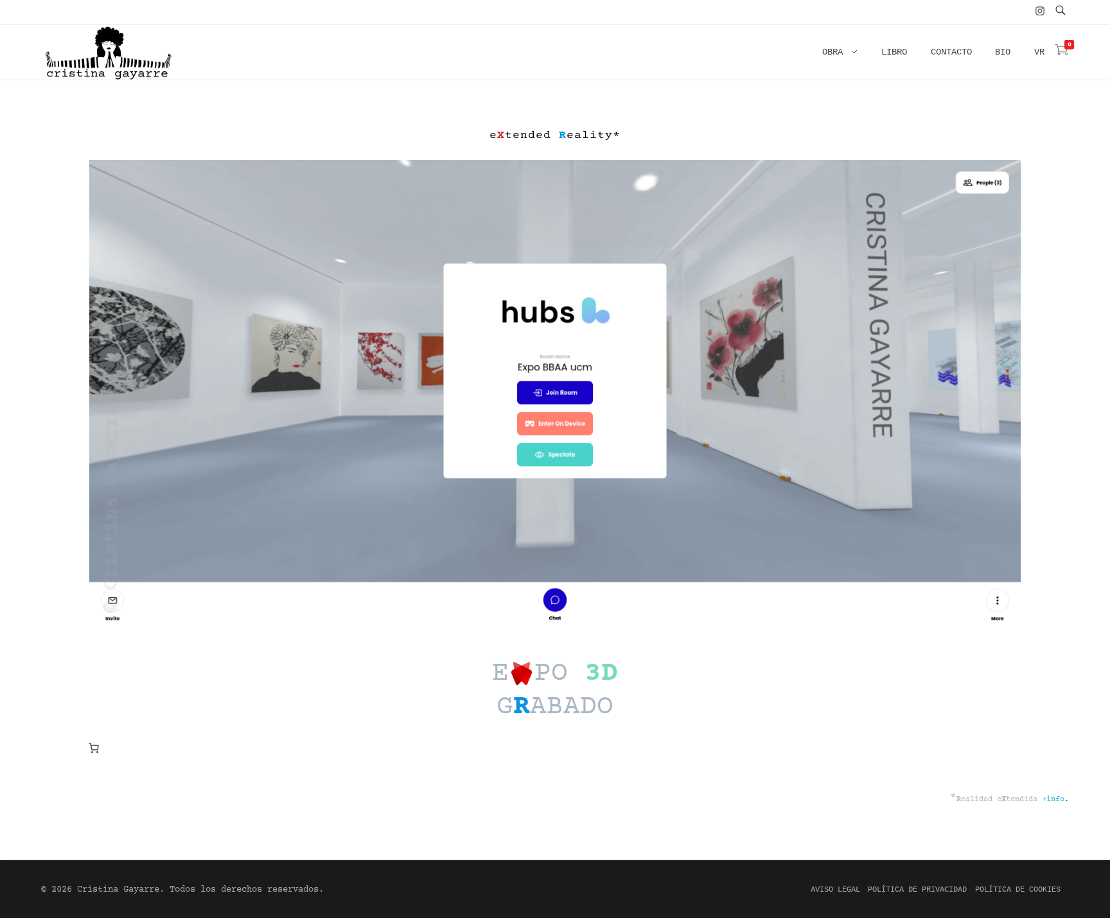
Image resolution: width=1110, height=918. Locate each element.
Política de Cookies (1018, 889)
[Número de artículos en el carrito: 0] (94, 748)
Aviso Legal (835, 889)
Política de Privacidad (917, 889)
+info (1053, 799)
